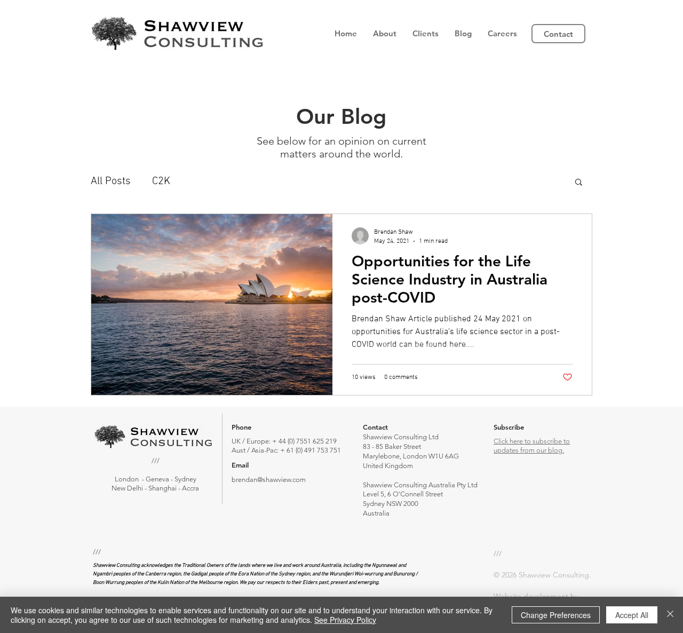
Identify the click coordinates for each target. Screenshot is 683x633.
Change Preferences (556, 615)
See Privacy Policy (345, 619)
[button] (384, 34)
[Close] (670, 614)
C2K (161, 181)
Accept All (631, 615)
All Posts (111, 181)
